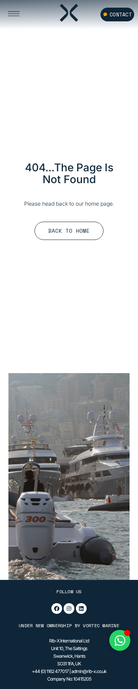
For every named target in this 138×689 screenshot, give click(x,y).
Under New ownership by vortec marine (69, 625)
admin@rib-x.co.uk (89, 671)
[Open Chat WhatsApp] (119, 640)
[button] (23, 14)
